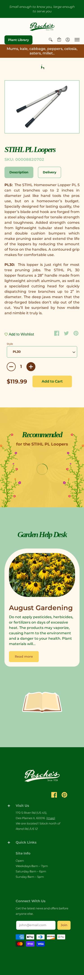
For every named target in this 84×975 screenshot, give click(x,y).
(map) (50, 818)
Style (10, 343)
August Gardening (41, 608)
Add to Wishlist (21, 334)
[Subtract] (11, 366)
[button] (50, 39)
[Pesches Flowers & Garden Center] (42, 26)
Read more (24, 656)
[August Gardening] (42, 576)
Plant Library (18, 40)
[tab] (18, 172)
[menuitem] (50, 39)
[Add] (30, 366)
